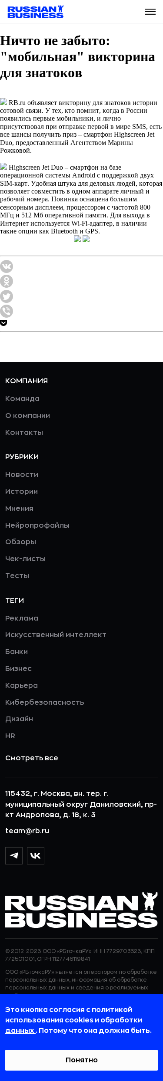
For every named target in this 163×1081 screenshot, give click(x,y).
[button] (150, 11)
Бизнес (18, 668)
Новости (21, 474)
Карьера (21, 685)
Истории (21, 491)
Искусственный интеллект (55, 634)
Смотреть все (31, 758)
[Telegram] (14, 855)
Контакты (24, 432)
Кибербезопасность (44, 702)
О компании (27, 415)
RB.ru (17, 102)
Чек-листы (25, 558)
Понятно (82, 1060)
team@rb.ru (27, 831)
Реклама (21, 618)
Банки (16, 651)
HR (10, 736)
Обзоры (20, 542)
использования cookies (50, 1020)
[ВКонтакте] (35, 855)
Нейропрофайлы (37, 525)
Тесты (17, 575)
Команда (22, 398)
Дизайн (19, 719)
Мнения (19, 508)
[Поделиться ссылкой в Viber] (6, 315)
